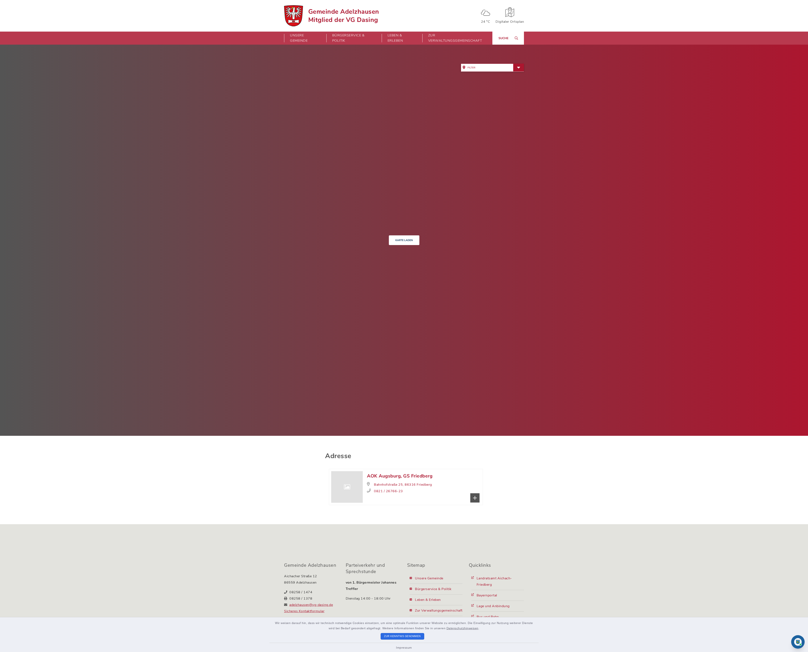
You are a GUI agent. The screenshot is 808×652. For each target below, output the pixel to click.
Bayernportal (487, 595)
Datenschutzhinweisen (462, 628)
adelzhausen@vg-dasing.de (311, 605)
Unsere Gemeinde (429, 578)
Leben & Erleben (428, 599)
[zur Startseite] (293, 15)
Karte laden (404, 240)
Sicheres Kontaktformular (304, 611)
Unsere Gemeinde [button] (299, 38)
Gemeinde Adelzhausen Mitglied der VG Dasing (343, 15)
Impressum (404, 647)
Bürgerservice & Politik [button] (348, 38)
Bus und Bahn (488, 617)
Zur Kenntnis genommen (402, 636)
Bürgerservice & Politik (433, 589)
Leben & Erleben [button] (395, 38)
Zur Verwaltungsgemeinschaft (455, 38)
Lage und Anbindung (493, 606)
